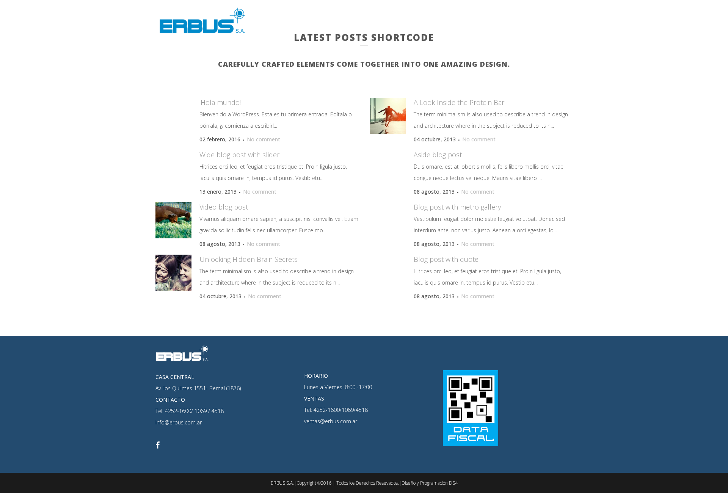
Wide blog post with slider (239, 154)
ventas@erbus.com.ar (330, 421)
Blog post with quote (446, 259)
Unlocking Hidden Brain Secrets (248, 259)
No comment (263, 139)
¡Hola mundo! (220, 102)
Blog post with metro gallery (457, 206)
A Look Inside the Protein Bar (459, 102)
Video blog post (223, 206)
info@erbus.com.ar (178, 422)
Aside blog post (438, 154)
